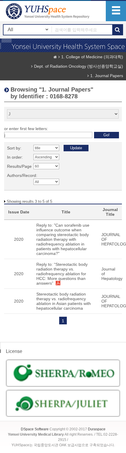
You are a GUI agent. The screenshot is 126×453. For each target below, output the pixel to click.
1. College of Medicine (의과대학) (92, 56)
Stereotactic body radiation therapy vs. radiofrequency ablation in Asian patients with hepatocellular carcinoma (63, 301)
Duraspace (96, 429)
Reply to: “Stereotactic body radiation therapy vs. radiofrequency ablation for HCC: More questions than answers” (62, 274)
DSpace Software (35, 429)
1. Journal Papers (106, 75)
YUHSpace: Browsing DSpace (48, 11)
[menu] (116, 11)
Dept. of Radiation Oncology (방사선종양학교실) (78, 66)
